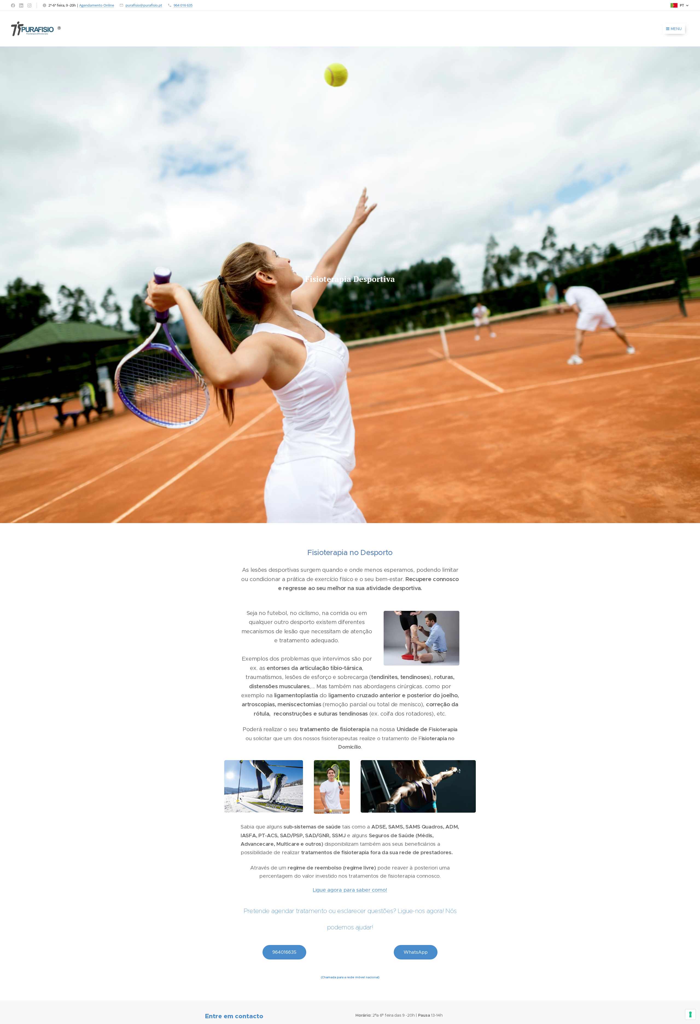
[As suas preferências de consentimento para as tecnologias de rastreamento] (690, 1014)
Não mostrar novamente (265, 554)
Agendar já (258, 541)
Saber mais (298, 541)
